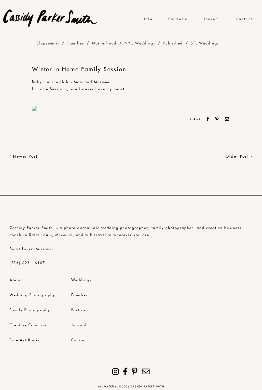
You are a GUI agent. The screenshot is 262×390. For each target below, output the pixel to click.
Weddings (81, 280)
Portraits (80, 310)
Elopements (48, 43)
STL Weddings (205, 43)
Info (148, 19)
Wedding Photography (32, 295)
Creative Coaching (29, 325)
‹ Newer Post (24, 156)
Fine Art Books (25, 340)
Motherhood (104, 43)
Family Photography (30, 310)
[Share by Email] (227, 119)
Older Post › (239, 156)
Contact (244, 19)
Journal (212, 19)
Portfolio (178, 19)
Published (173, 43)
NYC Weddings (140, 43)
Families (75, 43)
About (16, 280)
